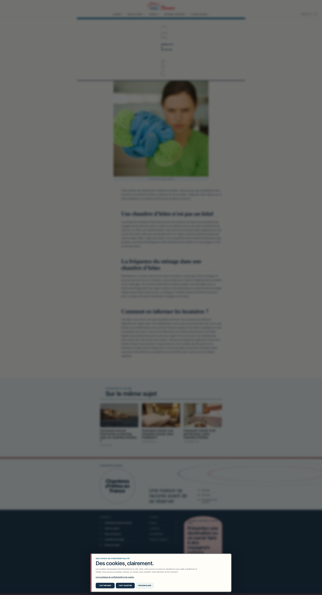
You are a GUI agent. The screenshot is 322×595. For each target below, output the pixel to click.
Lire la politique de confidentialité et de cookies (115, 577)
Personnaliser (144, 585)
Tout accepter (125, 585)
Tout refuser (105, 585)
